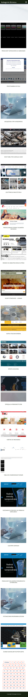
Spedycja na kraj (13, 369)
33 (20, 674)
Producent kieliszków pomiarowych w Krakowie (13, 581)
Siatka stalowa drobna (13, 333)
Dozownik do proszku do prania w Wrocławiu (13, 511)
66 (14, 688)
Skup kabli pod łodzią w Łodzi (13, 157)
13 (24, 665)
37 (11, 676)
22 (7, 671)
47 (20, 679)
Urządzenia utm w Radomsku (13, 121)
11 (18, 665)
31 (14, 674)
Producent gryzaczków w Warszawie (13, 51)
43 (7, 679)
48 (23, 679)
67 (17, 688)
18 (16, 668)
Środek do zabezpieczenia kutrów (13, 263)
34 (23, 674)
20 (23, 668)
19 (19, 668)
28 (4, 674)
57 (7, 685)
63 (4, 688)
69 (23, 688)
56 (4, 685)
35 (4, 676)
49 (4, 682)
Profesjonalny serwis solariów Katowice (13, 228)
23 (10, 671)
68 (20, 688)
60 (17, 685)
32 (17, 674)
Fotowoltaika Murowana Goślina (13, 616)
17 (13, 668)
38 (14, 676)
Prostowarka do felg (13, 86)
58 (11, 685)
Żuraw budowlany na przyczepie (13, 652)
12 (21, 665)
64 (7, 688)
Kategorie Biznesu (9, 2)
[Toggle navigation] (26, 2)
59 (14, 685)
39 (17, 676)
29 (7, 674)
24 (14, 671)
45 (14, 679)
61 (20, 685)
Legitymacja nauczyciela (13, 192)
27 (23, 671)
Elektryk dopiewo (13, 546)
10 (15, 665)
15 (7, 668)
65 (10, 688)
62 (23, 685)
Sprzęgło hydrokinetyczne (13, 404)
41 (23, 676)
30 (11, 674)
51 (10, 682)
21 (4, 671)
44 (10, 679)
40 (20, 676)
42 (4, 679)
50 (7, 682)
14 (5, 668)
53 (17, 682)
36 (7, 676)
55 (23, 682)
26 (20, 671)
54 (20, 682)
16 (10, 668)
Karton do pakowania (13, 439)
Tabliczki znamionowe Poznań (13, 475)
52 (14, 682)
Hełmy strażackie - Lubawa (13, 298)
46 (17, 679)
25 (17, 671)
